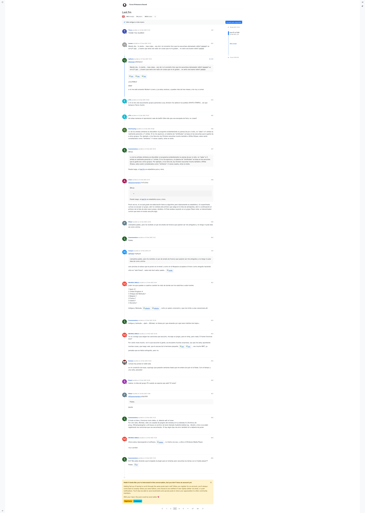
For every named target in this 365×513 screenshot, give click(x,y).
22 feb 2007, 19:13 (150, 149)
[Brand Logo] (125, 4)
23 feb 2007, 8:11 (146, 251)
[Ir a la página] (187, 508)
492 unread (233, 43)
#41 (212, 30)
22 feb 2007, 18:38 (148, 129)
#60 (212, 458)
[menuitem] (362, 2)
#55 (212, 361)
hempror (130, 251)
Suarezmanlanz (133, 149)
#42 (212, 43)
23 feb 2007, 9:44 (151, 282)
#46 (212, 129)
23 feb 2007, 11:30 (151, 437)
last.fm (142, 169)
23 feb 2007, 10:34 (151, 333)
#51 (212, 251)
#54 (212, 333)
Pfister (130, 222)
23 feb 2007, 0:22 (150, 237)
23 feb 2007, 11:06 (145, 393)
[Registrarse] (362, 6)
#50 (212, 237)
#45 (212, 115)
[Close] (211, 482)
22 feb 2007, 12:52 (145, 43)
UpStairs (131, 59)
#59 (212, 437)
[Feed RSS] (155, 16)
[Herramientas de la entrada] (211, 37)
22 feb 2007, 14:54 (143, 100)
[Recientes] (2, 2)
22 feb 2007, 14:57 (143, 115)
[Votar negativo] (208, 37)
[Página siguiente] (202, 508)
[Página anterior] (162, 508)
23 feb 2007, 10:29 (150, 320)
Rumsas (130, 361)
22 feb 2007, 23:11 (144, 179)
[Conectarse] (362, 2)
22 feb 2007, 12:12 (145, 30)
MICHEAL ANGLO (133, 282)
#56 (212, 380)
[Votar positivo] (201, 37)
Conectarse (137, 501)
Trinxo (130, 30)
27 (193, 508)
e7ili (129, 100)
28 (198, 508)
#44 (212, 100)
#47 (212, 149)
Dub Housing (132, 129)
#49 (212, 222)
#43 (212, 59)
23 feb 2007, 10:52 (145, 361)
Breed (130, 380)
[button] (2, 510)
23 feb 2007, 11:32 (150, 458)
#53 (212, 320)
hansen (130, 43)
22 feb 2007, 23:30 (145, 222)
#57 (212, 393)
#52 (212, 282)
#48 (212, 179)
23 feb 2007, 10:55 (144, 380)
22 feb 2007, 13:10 (146, 59)
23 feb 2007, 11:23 (150, 417)
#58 (212, 417)
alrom (130, 179)
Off (123, 16)
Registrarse (128, 501)
